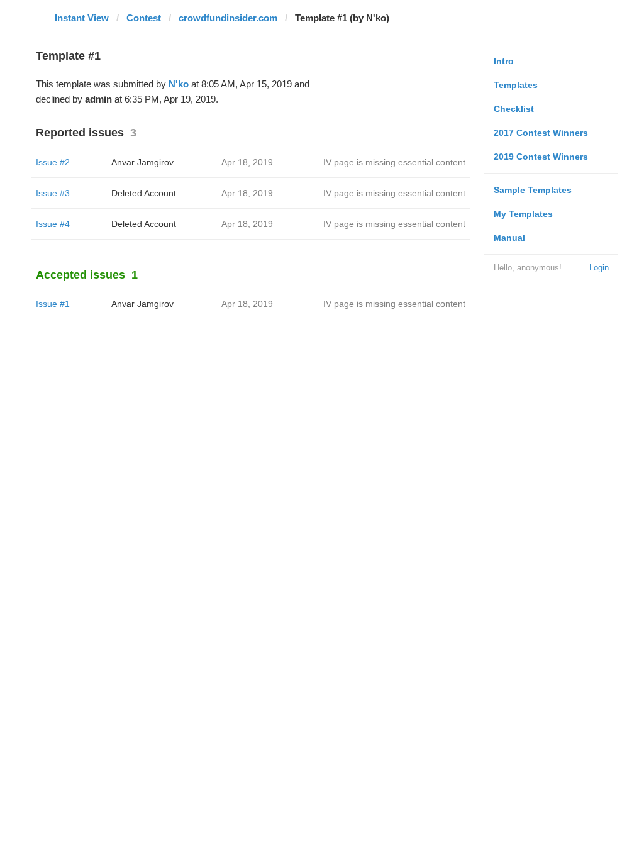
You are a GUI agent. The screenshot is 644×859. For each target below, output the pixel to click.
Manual (509, 238)
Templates (516, 85)
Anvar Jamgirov (142, 162)
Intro (504, 61)
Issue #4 (53, 224)
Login (599, 267)
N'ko (179, 84)
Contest (143, 18)
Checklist (514, 109)
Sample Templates (533, 190)
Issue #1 (53, 304)
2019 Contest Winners (541, 157)
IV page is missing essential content (394, 162)
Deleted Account (143, 193)
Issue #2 (53, 162)
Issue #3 (53, 193)
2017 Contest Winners (541, 133)
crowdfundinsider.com (228, 18)
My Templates (523, 214)
